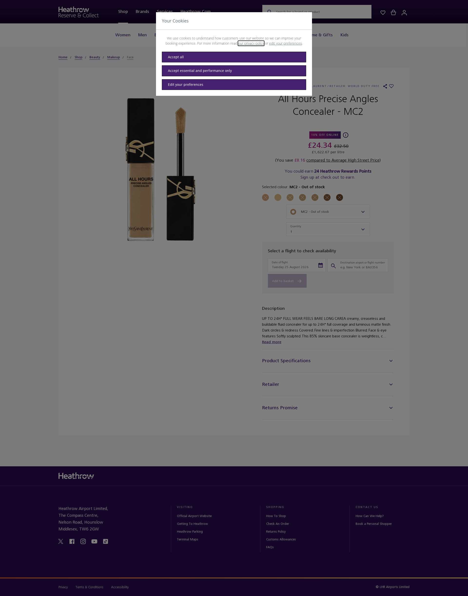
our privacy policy (251, 43)
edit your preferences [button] (285, 43)
